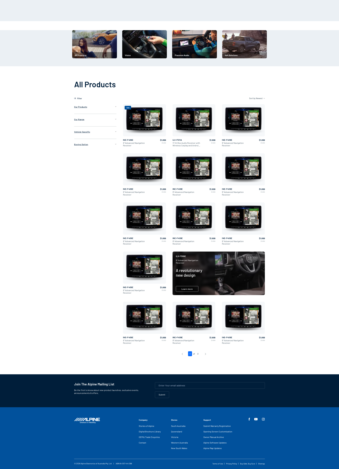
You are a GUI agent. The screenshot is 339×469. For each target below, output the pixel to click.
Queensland (176, 431)
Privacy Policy (231, 464)
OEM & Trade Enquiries (149, 437)
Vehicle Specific (82, 132)
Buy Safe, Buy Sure (247, 464)
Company (143, 420)
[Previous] (182, 353)
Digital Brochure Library (150, 431)
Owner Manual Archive (213, 437)
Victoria (174, 437)
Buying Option (81, 144)
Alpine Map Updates (212, 448)
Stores (174, 420)
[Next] (205, 353)
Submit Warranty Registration (217, 426)
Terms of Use (217, 464)
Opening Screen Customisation (217, 431)
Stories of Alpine (146, 426)
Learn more (187, 289)
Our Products (80, 107)
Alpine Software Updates (215, 442)
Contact (142, 442)
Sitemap (261, 464)
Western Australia (179, 442)
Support (207, 420)
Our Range (79, 119)
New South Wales (179, 448)
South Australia (178, 426)
